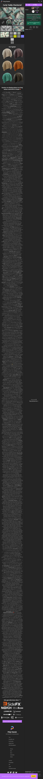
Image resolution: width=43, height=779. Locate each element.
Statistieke (12, 754)
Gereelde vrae (11, 739)
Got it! (33, 776)
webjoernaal (11, 743)
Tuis (9, 737)
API (9, 764)
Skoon (40, 774)
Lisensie (10, 760)
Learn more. (27, 776)
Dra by (11, 748)
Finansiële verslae (12, 768)
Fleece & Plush (31, 772)
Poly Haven (6, 1)
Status (11, 756)
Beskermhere (13, 87)
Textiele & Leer (33, 771)
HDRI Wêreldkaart (12, 745)
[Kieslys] (41, 1)
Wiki (11, 750)
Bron (11, 752)
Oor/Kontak (11, 741)
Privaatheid (11, 762)
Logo (10, 766)
